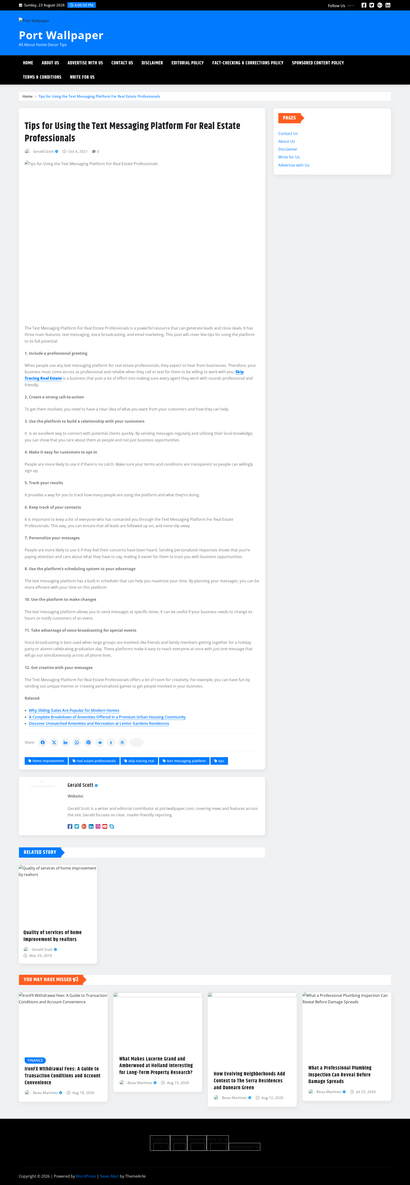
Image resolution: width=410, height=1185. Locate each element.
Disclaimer (152, 63)
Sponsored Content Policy (318, 63)
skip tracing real (141, 761)
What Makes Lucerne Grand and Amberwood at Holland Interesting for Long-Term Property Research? (156, 1066)
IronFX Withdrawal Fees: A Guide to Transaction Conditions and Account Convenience (63, 1076)
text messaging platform (186, 761)
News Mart (109, 1176)
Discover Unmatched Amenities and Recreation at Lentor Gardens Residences (99, 723)
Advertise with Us (85, 63)
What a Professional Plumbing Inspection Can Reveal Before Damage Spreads (340, 1075)
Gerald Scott (43, 151)
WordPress (86, 1176)
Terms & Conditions (42, 77)
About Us (50, 63)
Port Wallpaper (61, 35)
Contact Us (122, 63)
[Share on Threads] (122, 742)
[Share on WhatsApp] (76, 742)
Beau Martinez (45, 1092)
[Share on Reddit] (99, 742)
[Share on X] (54, 742)
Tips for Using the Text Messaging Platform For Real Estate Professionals (99, 96)
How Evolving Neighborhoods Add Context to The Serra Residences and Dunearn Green (249, 1081)
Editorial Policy (188, 63)
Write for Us (82, 77)
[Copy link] (136, 742)
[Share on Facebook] (42, 742)
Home (28, 63)
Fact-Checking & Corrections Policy (248, 63)
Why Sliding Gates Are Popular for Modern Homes (74, 710)
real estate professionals (96, 761)
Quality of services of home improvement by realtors (52, 936)
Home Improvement (48, 761)
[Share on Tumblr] (111, 742)
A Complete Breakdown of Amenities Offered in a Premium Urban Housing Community (107, 717)
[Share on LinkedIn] (65, 742)
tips (221, 761)
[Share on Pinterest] (88, 742)
